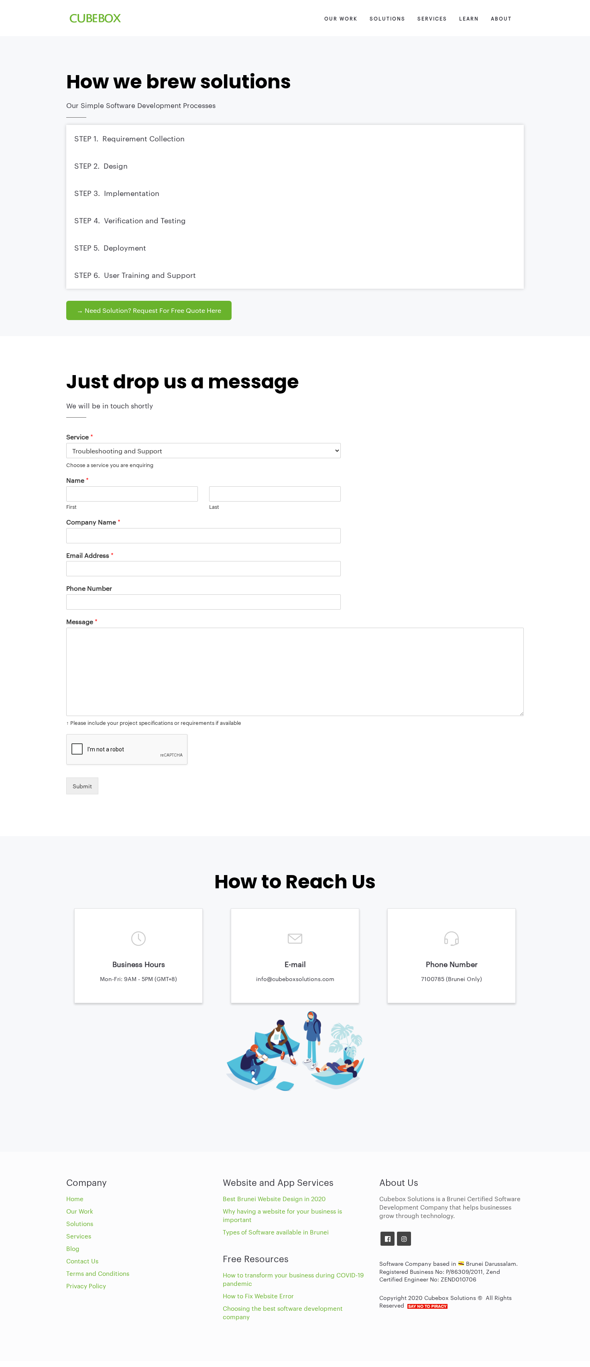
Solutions (387, 18)
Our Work (341, 18)
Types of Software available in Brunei (276, 1232)
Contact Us (82, 1261)
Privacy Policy (86, 1285)
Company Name (93, 522)
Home (74, 1198)
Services (432, 18)
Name (77, 480)
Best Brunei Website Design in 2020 (274, 1198)
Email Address (90, 555)
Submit (82, 786)
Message (82, 622)
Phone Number (89, 588)
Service (79, 437)
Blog (72, 1248)
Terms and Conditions (97, 1273)
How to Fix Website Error (258, 1296)
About (501, 18)
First (71, 506)
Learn (469, 18)
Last (214, 506)
